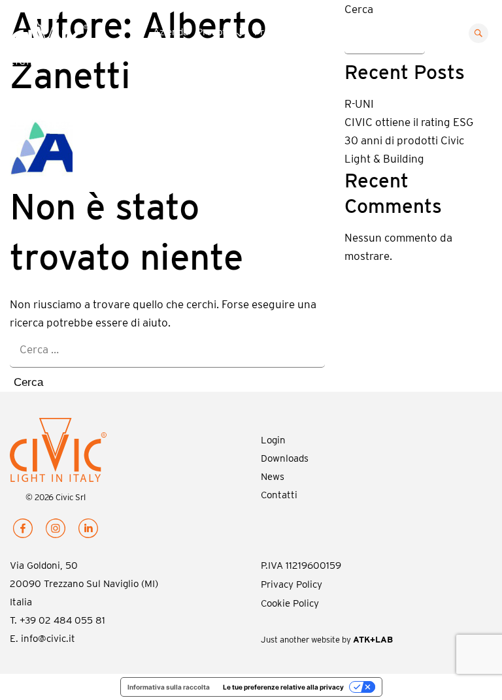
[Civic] (63, 41)
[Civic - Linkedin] (88, 530)
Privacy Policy (291, 584)
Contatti (405, 32)
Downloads (354, 32)
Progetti (272, 32)
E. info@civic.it (42, 638)
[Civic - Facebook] (23, 530)
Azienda (170, 32)
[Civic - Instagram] (55, 530)
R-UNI (359, 103)
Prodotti (215, 32)
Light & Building (384, 158)
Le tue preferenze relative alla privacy (283, 687)
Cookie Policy (290, 603)
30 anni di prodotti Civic (404, 140)
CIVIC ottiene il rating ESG (408, 122)
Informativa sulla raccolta (168, 687)
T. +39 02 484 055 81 (57, 620)
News (310, 32)
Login (273, 440)
